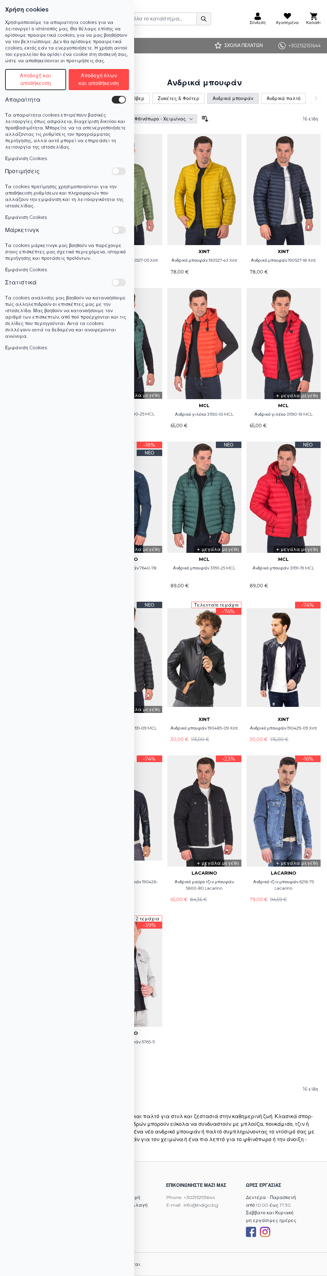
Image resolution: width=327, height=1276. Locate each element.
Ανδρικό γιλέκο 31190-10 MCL (204, 414)
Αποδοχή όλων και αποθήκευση (99, 79)
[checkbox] (119, 100)
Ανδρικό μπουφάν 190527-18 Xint (283, 260)
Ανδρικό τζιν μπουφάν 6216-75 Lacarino (283, 885)
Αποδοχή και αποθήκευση (35, 79)
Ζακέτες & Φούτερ (178, 98)
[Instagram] (265, 1232)
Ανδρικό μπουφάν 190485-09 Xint (204, 728)
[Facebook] (251, 1232)
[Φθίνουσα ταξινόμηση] (205, 119)
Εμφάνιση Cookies (26, 158)
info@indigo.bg (201, 1205)
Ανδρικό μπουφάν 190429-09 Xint (283, 728)
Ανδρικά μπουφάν (233, 98)
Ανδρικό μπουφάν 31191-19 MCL (283, 567)
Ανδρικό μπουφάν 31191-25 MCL (204, 567)
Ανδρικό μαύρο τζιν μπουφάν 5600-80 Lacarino (204, 885)
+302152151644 (199, 1197)
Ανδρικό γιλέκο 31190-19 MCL (284, 414)
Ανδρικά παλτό (283, 98)
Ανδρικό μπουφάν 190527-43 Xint (204, 260)
